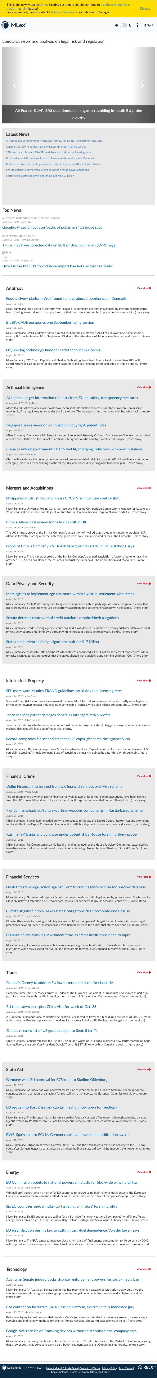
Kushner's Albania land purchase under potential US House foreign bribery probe (71, 834)
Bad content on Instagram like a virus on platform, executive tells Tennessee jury (70, 1307)
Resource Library (100, 1372)
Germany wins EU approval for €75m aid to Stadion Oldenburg (56, 1080)
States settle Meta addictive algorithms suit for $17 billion (40, 176)
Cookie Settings (59, 1372)
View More (143, 288)
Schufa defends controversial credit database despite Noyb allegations (47, 170)
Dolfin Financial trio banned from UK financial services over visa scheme (64, 786)
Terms (96, 1368)
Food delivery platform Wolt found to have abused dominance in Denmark (50, 158)
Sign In (150, 25)
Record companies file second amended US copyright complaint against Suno (68, 739)
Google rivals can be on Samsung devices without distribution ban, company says (71, 1331)
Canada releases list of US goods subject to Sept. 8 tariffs (51, 1031)
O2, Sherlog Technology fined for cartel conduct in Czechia (53, 350)
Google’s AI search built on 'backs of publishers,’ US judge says (52, 227)
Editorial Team (70, 1368)
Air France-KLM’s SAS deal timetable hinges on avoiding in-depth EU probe (78, 111)
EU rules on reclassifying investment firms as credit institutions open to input (68, 935)
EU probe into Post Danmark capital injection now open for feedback (61, 1107)
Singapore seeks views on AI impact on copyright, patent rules (56, 425)
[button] (13, 85)
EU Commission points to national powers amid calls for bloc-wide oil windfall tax (71, 1182)
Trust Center (126, 1368)
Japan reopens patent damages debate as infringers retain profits (58, 715)
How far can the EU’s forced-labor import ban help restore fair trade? (58, 266)
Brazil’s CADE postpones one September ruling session (50, 322)
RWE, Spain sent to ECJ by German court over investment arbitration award (67, 1135)
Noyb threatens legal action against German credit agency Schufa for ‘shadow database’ (76, 887)
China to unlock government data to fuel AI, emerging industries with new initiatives (74, 449)
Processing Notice (80, 1372)
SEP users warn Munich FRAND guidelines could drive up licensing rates (48, 152)
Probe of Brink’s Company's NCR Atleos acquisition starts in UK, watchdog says (70, 546)
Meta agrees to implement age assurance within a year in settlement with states (53, 164)
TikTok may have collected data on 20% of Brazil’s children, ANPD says (58, 245)
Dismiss (145, 8)
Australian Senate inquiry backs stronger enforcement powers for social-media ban (72, 1279)
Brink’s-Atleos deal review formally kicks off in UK (46, 522)
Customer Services (61, 12)
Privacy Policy (109, 1368)
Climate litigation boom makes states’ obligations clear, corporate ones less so (68, 911)
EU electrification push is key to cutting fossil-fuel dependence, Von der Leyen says (72, 1230)
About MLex (54, 1368)
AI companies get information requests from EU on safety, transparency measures (54, 141)
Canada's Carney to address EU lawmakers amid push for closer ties (46, 146)
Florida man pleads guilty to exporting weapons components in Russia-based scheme (74, 810)
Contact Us (85, 1368)
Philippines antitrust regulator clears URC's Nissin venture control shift (63, 498)
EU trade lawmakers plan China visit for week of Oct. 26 (51, 1007)
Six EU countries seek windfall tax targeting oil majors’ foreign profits (61, 1206)
